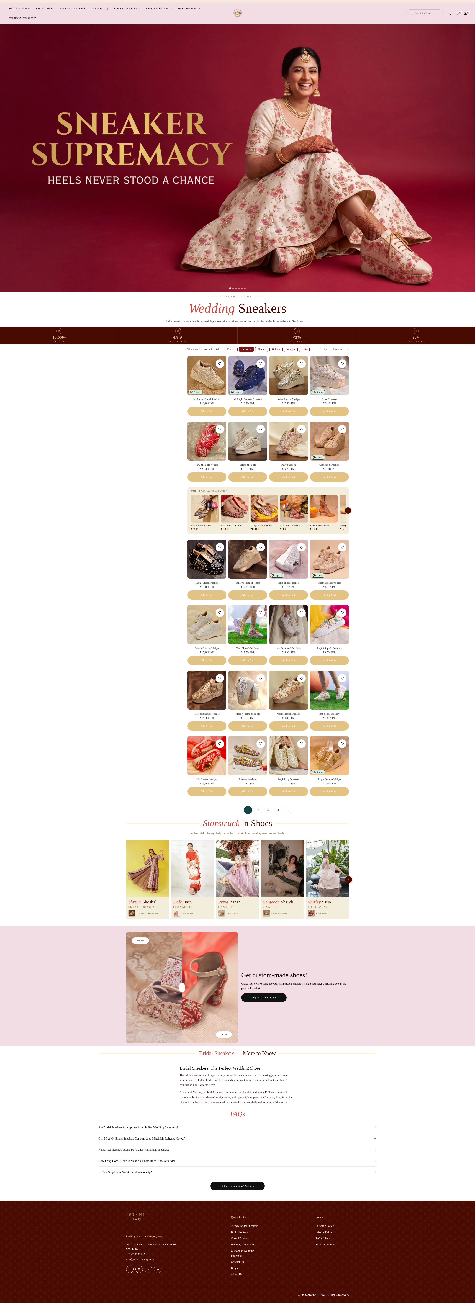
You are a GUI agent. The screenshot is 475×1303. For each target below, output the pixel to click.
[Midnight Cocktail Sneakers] (247, 375)
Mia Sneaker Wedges (206, 779)
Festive (231, 349)
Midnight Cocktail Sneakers (248, 399)
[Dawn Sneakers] (329, 375)
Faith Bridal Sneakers (288, 582)
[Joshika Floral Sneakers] (288, 690)
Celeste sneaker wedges (207, 648)
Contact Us (237, 1261)
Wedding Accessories (243, 1244)
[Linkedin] (157, 1269)
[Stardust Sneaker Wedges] (206, 690)
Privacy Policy (324, 1232)
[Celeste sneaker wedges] (206, 624)
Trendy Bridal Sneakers (244, 1225)
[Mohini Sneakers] (247, 755)
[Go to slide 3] (236, 288)
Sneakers (246, 349)
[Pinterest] (148, 1269)
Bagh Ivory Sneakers (288, 779)
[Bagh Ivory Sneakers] (288, 755)
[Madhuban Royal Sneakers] (206, 375)
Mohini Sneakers (247, 779)
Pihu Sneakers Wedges (207, 464)
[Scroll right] (348, 510)
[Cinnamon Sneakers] (329, 441)
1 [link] (248, 809)
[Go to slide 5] (242, 288)
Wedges (291, 349)
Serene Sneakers (248, 464)
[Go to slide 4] (239, 288)
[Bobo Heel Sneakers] (329, 690)
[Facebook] (130, 1269)
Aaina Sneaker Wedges (288, 399)
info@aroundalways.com (140, 1259)
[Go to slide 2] (233, 288)
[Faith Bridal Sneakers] (288, 559)
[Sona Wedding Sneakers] (247, 559)
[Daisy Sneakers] (288, 441)
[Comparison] (182, 987)
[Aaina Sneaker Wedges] (288, 375)
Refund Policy (324, 1238)
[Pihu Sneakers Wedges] (206, 441)
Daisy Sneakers (288, 464)
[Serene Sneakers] (247, 441)
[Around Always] (237, 13)
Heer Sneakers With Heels (288, 648)
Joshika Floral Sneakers (288, 713)
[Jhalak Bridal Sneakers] (206, 559)
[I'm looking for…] (411, 13)
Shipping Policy (325, 1225)
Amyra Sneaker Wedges (329, 779)
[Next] (288, 810)
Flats (304, 349)
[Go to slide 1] (230, 288)
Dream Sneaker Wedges (329, 582)
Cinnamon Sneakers (329, 464)
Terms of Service (325, 1244)
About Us (236, 1274)
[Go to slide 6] (245, 288)
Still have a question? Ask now (237, 1185)
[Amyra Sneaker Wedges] (329, 755)
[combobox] (424, 13)
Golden (276, 349)
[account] (449, 13)
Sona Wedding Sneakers (248, 582)
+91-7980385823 (136, 1254)
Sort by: (323, 349)
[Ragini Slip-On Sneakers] (329, 624)
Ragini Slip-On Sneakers (329, 648)
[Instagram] (139, 1269)
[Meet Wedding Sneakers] (247, 690)
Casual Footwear (240, 1238)
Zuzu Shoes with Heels (247, 648)
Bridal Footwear (240, 1232)
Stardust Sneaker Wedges (207, 713)
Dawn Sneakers (329, 399)
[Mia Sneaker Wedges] (206, 755)
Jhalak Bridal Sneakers (207, 582)
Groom (261, 349)
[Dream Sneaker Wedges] (329, 559)
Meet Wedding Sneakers (248, 713)
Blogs (234, 1268)
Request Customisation (263, 997)
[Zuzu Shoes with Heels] (247, 624)
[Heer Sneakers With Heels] (288, 624)
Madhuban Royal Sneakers (206, 399)
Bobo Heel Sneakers (329, 713)
